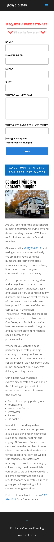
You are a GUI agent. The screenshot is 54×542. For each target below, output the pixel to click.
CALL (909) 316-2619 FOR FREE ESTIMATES (27, 170)
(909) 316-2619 (32, 248)
